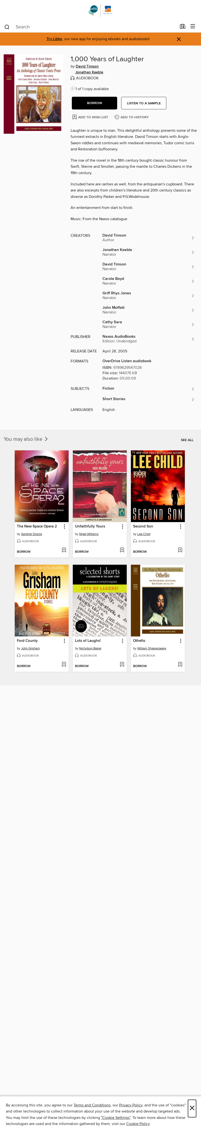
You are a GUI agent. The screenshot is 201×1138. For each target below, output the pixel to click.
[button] (94, 103)
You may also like (24, 439)
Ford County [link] (27, 641)
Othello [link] (139, 641)
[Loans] (182, 27)
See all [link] (187, 440)
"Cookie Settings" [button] (115, 1117)
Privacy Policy (130, 1105)
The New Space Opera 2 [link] (37, 526)
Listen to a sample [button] (144, 103)
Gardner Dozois (31, 534)
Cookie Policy (138, 1123)
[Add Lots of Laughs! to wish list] (122, 665)
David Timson (87, 66)
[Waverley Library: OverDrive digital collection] (100, 10)
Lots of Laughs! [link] (88, 641)
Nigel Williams (89, 534)
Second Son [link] (143, 526)
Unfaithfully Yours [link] (90, 526)
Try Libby (54, 39)
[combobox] (90, 27)
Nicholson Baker (90, 648)
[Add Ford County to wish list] (64, 665)
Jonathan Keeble (89, 72)
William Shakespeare (151, 648)
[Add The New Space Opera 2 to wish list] (64, 550)
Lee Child (143, 534)
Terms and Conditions (92, 1105)
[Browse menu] (192, 26)
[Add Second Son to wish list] (180, 550)
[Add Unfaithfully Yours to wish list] (122, 550)
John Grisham (30, 648)
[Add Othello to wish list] (180, 665)
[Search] (7, 27)
